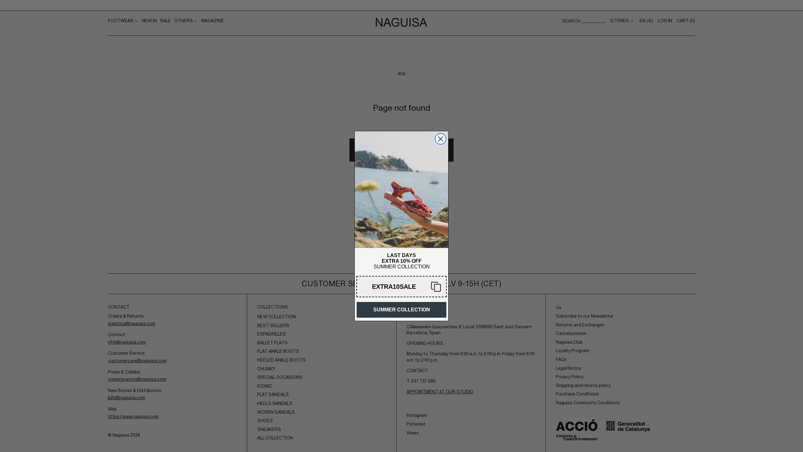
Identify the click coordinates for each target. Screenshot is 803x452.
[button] (401, 286)
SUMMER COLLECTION (401, 309)
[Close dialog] (440, 138)
